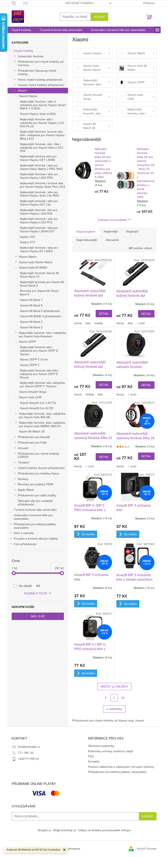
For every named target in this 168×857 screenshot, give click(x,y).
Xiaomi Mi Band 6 (31, 305)
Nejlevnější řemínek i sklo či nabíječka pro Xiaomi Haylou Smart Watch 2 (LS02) (43, 105)
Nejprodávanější (86, 240)
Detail (104, 313)
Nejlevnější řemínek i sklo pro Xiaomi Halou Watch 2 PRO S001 (41, 167)
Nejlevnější (111, 231)
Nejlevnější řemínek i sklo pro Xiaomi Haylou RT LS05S (39, 249)
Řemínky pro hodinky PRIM (35, 484)
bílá (88, 323)
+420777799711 (28, 758)
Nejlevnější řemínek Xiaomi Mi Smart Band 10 (39, 274)
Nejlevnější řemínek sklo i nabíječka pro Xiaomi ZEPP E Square (39, 351)
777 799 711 (26, 752)
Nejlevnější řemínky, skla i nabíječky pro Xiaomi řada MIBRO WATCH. (42, 424)
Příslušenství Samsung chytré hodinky (37, 72)
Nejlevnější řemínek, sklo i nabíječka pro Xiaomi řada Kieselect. (42, 334)
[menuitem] (21, 30)
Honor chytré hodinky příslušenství (40, 79)
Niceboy (23, 479)
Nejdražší (132, 231)
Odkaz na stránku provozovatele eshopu (104, 830)
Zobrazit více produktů (112, 219)
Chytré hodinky (23, 50)
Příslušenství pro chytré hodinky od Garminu (40, 63)
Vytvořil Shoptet (146, 848)
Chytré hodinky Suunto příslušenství (41, 468)
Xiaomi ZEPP (27, 341)
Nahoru (116, 709)
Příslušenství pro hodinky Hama (38, 473)
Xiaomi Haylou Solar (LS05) (38, 113)
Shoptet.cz (44, 830)
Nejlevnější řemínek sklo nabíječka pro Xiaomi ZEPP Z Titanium (42, 384)
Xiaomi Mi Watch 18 (31, 431)
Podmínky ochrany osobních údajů (110, 751)
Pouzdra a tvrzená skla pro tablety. (36, 538)
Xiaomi (22, 90)
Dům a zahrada (24, 533)
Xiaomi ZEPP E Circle (34, 359)
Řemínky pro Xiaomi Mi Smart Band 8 (39, 292)
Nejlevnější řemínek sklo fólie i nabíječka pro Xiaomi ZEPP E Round (39, 374)
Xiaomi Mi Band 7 (31, 299)
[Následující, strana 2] (114, 697)
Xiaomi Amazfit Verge (32, 391)
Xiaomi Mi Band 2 (31, 327)
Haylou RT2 (27, 242)
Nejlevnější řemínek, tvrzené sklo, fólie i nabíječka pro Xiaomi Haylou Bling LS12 (42, 135)
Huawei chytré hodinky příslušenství (41, 85)
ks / (38, 616)
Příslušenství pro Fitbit (32, 442)
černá (78, 323)
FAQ (91, 756)
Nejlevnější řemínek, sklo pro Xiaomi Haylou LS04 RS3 (38, 211)
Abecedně (112, 240)
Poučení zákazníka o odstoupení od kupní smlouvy (121, 766)
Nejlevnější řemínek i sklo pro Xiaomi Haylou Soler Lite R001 (39, 194)
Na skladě (29, 585)
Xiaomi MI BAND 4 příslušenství (40, 316)
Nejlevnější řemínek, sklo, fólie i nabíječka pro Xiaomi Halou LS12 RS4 (41, 147)
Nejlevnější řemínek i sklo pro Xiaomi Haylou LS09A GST (39, 229)
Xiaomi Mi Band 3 (31, 321)
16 (122, 697)
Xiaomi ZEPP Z (30, 365)
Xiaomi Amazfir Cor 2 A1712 (38, 402)
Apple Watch (26, 489)
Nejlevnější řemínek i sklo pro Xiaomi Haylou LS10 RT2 (39, 220)
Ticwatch (23, 462)
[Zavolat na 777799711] (18, 3)
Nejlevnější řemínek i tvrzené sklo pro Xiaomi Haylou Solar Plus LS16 (42, 185)
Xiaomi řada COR (30, 397)
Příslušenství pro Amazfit (34, 437)
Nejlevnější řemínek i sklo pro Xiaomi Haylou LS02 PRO (39, 176)
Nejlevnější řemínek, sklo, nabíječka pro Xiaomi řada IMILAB (42, 415)
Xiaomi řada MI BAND (33, 267)
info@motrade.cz (29, 746)
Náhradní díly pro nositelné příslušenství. (35, 502)
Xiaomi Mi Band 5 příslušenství (40, 311)
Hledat (99, 16)
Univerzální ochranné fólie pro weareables (33, 517)
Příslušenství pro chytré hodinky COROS (38, 455)
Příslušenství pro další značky (37, 495)
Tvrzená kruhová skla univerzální (35, 509)
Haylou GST (28, 236)
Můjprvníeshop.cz (64, 830)
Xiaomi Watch (27, 256)
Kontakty (93, 761)
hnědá (98, 323)
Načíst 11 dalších (114, 686)
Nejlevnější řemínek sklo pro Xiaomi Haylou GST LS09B (38, 158)
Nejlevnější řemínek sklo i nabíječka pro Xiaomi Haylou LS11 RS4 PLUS (42, 123)
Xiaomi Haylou (28, 96)
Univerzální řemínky (31, 56)
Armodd (23, 448)
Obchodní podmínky (79, 3)
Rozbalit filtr (35, 593)
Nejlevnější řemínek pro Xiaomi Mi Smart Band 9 (42, 283)
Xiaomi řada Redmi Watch (35, 262)
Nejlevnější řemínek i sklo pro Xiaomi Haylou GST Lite (39, 202)
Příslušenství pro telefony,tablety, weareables (35, 526)
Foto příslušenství (25, 544)
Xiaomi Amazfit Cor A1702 (36, 408)
